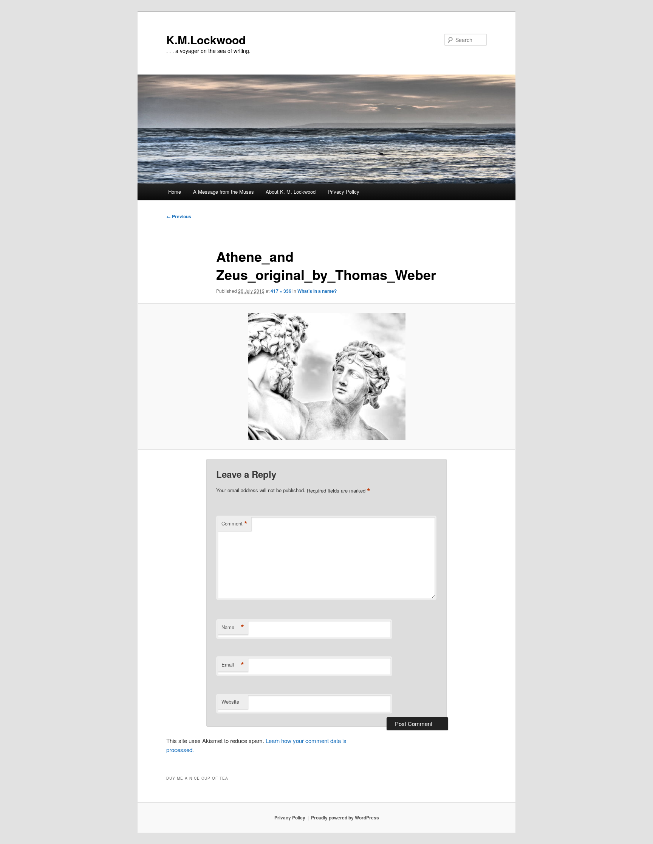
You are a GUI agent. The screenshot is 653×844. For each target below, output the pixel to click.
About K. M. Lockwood (291, 191)
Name (232, 627)
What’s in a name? (317, 291)
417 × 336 (281, 291)
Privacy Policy (343, 191)
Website (230, 701)
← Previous (178, 216)
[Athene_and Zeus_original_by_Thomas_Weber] (326, 376)
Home (174, 191)
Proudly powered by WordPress (345, 817)
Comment (234, 524)
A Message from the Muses (223, 191)
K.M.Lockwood (206, 39)
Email (232, 665)
